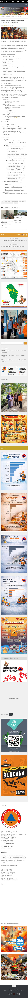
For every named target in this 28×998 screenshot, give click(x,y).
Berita (2, 16)
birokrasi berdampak (7, 201)
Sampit (12, 203)
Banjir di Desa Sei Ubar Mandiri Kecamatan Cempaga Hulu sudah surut (19, 219)
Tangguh (15, 203)
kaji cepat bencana (15, 201)
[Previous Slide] (4, 264)
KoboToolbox (16, 117)
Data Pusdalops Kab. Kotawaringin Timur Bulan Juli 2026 (13, 355)
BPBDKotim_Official (9, 838)
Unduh (11, 714)
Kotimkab (23, 201)
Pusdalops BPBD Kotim (5, 203)
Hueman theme (21, 990)
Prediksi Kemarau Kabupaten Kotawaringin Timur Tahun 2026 (14, 359)
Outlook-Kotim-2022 (4, 714)
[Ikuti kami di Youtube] (21, 235)
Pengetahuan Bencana (16, 16)
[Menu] (26, 5)
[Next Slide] (23, 264)
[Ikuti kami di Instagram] (17, 235)
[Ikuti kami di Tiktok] (24, 235)
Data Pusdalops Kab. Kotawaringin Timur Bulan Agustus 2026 (14, 350)
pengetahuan (7, 16)
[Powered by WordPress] (10, 990)
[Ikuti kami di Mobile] (26, 235)
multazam (5, 25)
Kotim (20, 201)
